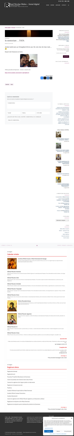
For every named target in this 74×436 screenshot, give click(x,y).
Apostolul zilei (63, 338)
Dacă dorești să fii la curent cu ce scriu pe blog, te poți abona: (63, 50)
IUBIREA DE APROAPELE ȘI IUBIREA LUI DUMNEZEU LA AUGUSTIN (63, 123)
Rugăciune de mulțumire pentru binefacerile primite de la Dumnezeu (23, 404)
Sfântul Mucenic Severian (14, 271)
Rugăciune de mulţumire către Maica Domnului (18, 401)
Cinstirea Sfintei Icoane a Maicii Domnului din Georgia (32, 258)
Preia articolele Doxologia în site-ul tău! (57, 357)
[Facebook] (42, 78)
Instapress (59, 210)
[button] (71, 418)
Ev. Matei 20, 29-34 (63, 352)
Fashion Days (65, 39)
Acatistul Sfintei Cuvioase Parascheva (16, 393)
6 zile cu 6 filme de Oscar (64, 197)
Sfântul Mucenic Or (12, 326)
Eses (56, 197)
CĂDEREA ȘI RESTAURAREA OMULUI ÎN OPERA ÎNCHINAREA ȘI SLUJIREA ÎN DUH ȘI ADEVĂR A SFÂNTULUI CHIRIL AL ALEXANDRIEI (62, 114)
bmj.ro (59, 203)
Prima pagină (8, 27)
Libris (67, 41)
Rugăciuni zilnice (13, 367)
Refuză (58, 431)
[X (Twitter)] (45, 78)
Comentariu (11, 103)
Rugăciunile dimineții (12, 371)
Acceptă (48, 431)
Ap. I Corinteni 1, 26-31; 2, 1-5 (61, 344)
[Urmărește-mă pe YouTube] (65, 1)
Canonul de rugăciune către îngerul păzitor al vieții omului (21, 382)
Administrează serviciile (49, 428)
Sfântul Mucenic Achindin (14, 284)
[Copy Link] (51, 78)
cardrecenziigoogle (62, 198)
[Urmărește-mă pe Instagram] (63, 1)
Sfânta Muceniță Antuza (24, 301)
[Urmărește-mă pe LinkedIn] (62, 1)
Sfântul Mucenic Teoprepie (14, 289)
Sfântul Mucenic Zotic (13, 277)
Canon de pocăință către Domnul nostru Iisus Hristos (20, 379)
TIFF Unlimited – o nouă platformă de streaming (63, 200)
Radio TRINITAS (66, 234)
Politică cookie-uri (53, 433)
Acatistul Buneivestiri (12, 396)
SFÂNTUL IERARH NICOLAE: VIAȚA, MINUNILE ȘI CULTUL (63, 119)
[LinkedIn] (48, 78)
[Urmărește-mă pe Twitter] (60, 1)
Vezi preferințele (67, 431)
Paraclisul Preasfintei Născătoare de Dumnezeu (18, 377)
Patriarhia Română (65, 236)
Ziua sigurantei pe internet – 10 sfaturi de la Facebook (63, 207)
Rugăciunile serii (11, 374)
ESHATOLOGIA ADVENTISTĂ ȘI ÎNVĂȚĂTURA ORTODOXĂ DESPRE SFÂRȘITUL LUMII (62, 109)
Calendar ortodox (13, 254)
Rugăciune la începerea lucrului (14, 385)
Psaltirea (9, 388)
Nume (9, 112)
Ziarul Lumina (66, 237)
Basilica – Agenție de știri (64, 230)
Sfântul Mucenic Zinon (13, 295)
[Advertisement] (37, 16)
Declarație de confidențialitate (61, 433)
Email (24, 112)
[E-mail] (68, 1)
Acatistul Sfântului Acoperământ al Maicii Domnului (19, 390)
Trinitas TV (67, 232)
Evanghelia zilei (63, 347)
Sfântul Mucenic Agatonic (25, 314)
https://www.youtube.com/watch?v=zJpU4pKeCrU (17, 72)
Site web (39, 112)
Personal (13, 27)
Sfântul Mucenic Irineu (13, 333)
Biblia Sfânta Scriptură (64, 228)
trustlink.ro (58, 206)
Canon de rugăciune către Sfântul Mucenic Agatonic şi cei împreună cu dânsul (25, 399)
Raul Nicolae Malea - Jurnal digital (15, 432)
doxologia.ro (64, 356)
